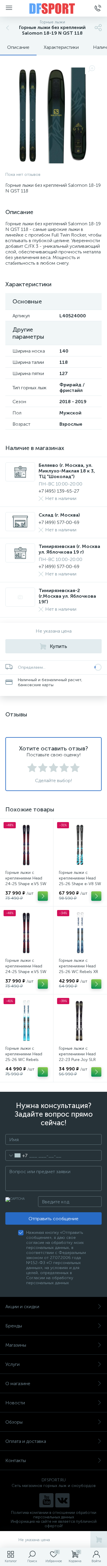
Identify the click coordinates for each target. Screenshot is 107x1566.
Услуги (12, 1364)
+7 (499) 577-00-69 (59, 522)
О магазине (17, 1383)
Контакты (15, 1460)
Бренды (13, 1326)
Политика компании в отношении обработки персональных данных (53, 1514)
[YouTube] (46, 1500)
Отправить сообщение (53, 1218)
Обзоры (14, 1422)
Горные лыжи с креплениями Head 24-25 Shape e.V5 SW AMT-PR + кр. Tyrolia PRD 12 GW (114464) (25, 884)
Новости (15, 1403)
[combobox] (16, 1155)
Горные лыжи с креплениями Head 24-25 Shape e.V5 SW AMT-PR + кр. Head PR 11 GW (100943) (26, 971)
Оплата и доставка (25, 1441)
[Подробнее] (43, 896)
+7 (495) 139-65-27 (59, 491)
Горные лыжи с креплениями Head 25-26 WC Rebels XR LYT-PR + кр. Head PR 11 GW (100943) (79, 971)
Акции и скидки (22, 1306)
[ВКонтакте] (62, 1500)
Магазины (15, 1345)
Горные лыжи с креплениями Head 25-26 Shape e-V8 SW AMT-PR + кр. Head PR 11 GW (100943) (80, 884)
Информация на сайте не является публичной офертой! (54, 1523)
